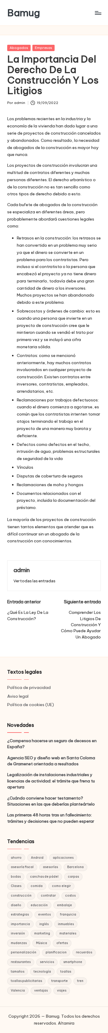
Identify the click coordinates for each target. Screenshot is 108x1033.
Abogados (19, 48)
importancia (20, 924)
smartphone (72, 962)
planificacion (56, 952)
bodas (16, 877)
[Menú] (98, 12)
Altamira (66, 1023)
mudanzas (19, 943)
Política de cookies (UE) (30, 704)
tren (80, 981)
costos (70, 895)
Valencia (18, 990)
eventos (44, 914)
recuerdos (84, 952)
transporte (59, 981)
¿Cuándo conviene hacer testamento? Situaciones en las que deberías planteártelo (51, 801)
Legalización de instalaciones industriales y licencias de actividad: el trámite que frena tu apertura (51, 781)
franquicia (68, 914)
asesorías (50, 867)
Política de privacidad (29, 687)
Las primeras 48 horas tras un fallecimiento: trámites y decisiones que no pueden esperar (50, 818)
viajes (61, 990)
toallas (65, 972)
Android (37, 858)
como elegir (61, 886)
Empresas (43, 48)
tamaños (17, 972)
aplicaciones (63, 858)
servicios (47, 962)
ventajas (41, 990)
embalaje (64, 905)
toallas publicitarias (26, 981)
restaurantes (21, 962)
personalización (23, 952)
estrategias (20, 914)
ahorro (16, 858)
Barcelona (75, 867)
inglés (44, 924)
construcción (21, 895)
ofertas (62, 943)
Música (41, 943)
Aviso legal (17, 696)
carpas (73, 877)
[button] (35, 581)
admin (22, 570)
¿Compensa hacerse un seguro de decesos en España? (52, 743)
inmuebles (66, 924)
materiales (67, 933)
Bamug (23, 13)
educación (39, 905)
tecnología (42, 972)
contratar (48, 895)
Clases (16, 886)
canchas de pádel (44, 877)
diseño (16, 905)
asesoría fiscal (22, 867)
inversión (18, 933)
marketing (42, 933)
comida (37, 886)
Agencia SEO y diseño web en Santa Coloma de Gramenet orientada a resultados (51, 760)
